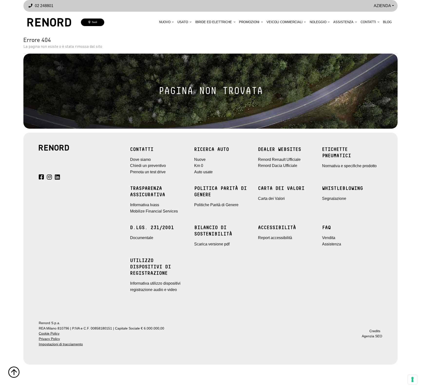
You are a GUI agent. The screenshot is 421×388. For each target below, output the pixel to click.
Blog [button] (387, 22)
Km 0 (198, 166)
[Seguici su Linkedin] (57, 178)
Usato (182, 22)
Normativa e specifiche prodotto (349, 166)
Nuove (200, 159)
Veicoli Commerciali (285, 22)
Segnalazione (334, 198)
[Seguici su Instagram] (49, 178)
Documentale (141, 238)
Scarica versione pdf (212, 244)
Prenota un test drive (148, 172)
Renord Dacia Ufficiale (277, 166)
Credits (374, 331)
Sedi (93, 22)
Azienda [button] (382, 6)
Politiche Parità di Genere (216, 205)
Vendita (328, 238)
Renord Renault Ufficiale (279, 159)
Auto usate (203, 172)
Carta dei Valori (271, 198)
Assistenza (343, 22)
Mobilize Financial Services (154, 211)
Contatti (368, 22)
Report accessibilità (275, 238)
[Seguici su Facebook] (41, 178)
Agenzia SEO (372, 336)
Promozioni (249, 22)
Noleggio (318, 22)
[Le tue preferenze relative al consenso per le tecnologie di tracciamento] (412, 379)
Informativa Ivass (144, 205)
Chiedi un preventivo (148, 166)
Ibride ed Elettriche (213, 22)
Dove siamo (140, 159)
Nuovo (165, 22)
